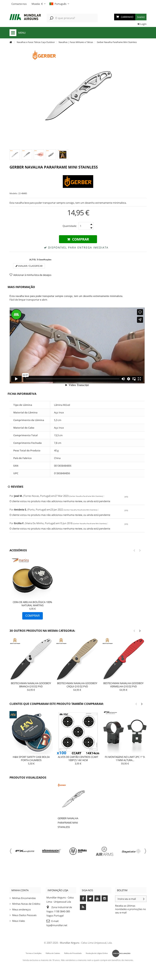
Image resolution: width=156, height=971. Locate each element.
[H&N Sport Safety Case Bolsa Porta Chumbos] (31, 732)
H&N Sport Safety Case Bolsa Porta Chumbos (31, 758)
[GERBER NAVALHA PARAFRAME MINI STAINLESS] (15, 155)
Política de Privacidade (73, 953)
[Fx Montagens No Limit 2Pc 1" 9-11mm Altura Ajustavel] (125, 732)
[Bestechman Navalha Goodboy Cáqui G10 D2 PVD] (77, 659)
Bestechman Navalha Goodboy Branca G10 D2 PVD (31, 684)
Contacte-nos (19, 4)
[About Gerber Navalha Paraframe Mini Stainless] (73, 798)
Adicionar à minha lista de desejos (32, 275)
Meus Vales (18, 921)
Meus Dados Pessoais (24, 915)
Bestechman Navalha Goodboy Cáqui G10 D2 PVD (77, 684)
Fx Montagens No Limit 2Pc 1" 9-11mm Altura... (125, 758)
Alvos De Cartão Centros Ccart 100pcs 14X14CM (78, 758)
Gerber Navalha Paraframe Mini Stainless (68, 823)
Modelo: (14, 193)
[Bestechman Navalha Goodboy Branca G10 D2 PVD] (31, 659)
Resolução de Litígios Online (97, 953)
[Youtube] (97, 898)
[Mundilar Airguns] (25, 17)
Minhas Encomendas (24, 898)
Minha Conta (20, 890)
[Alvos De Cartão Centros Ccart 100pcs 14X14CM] (78, 732)
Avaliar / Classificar (30, 265)
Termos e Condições (33, 953)
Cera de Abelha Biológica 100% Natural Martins (32, 603)
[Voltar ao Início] (11, 42)
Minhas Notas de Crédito (26, 903)
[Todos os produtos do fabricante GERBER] (78, 181)
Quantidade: (70, 226)
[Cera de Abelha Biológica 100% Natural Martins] (32, 579)
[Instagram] (105, 898)
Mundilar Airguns (69, 942)
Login (143, 24)
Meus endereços (21, 909)
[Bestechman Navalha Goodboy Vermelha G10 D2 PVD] (123, 659)
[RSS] (83, 907)
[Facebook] (83, 898)
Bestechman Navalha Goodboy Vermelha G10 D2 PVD (123, 684)
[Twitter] (90, 898)
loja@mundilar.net (56, 925)
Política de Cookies (53, 953)
